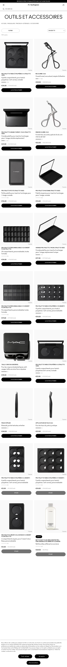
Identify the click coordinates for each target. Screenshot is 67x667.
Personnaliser (33, 662)
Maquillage (11, 23)
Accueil (3, 23)
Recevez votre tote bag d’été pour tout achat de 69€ (33, 1)
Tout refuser (25, 656)
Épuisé (16, 492)
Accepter (42, 656)
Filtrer (10, 30)
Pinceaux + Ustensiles (22, 23)
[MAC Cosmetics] (33, 5)
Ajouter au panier (16, 90)
